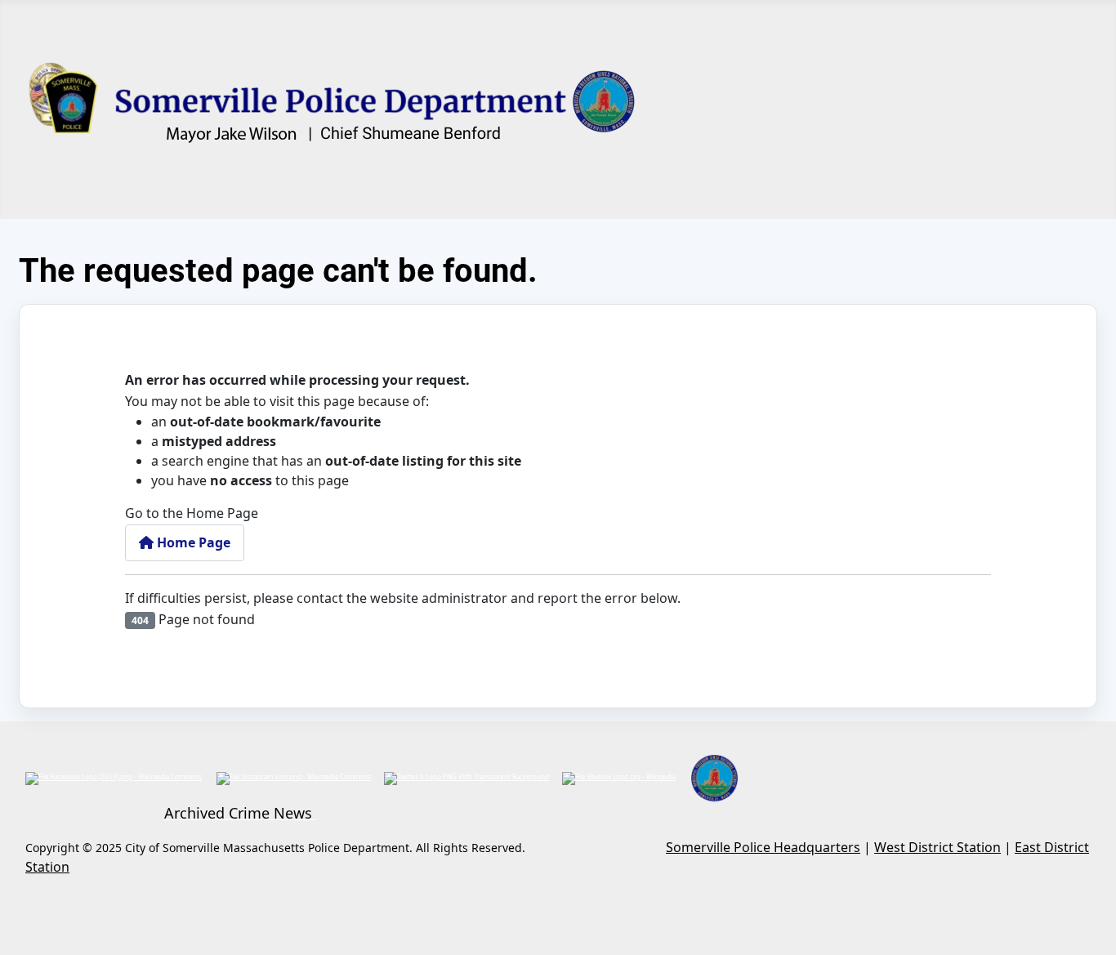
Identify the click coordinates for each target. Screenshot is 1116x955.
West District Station (937, 847)
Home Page (192, 542)
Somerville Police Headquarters (763, 847)
